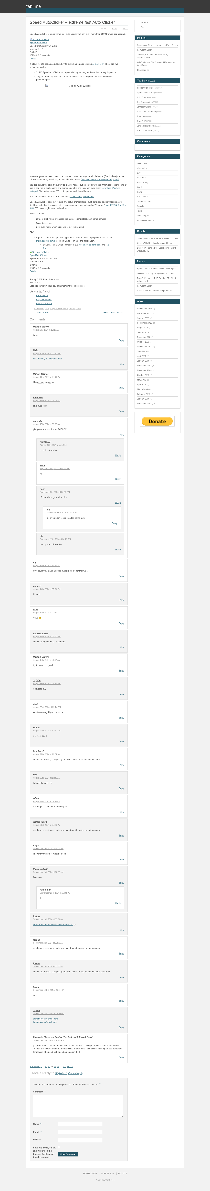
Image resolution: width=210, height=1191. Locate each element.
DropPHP (141, 121)
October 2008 (143, 375)
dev (138, 173)
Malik (36, 350)
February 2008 (143, 394)
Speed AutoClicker (145, 92)
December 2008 (144, 365)
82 (46, 1066)
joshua (36, 916)
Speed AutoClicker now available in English (156, 269)
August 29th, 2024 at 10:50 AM (53, 445)
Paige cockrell (40, 869)
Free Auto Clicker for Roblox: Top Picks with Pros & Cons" (63, 1037)
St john (37, 680)
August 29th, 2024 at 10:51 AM (46, 754)
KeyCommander (44, 299)
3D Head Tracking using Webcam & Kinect (156, 273)
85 (55, 1066)
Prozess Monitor (44, 303)
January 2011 (143, 318)
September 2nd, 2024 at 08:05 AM (48, 872)
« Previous (35, 1066)
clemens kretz (40, 822)
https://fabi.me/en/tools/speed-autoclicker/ (53, 924)
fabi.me (33, 6)
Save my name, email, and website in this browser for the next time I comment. (44, 1152)
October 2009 (143, 342)
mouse (72, 308)
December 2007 (144, 403)
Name (37, 1123)
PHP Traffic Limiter (113, 312)
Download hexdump (45, 241)
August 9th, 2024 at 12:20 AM (46, 330)
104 (64, 1066)
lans (35, 774)
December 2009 (144, 337)
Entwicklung (142, 182)
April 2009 (141, 356)
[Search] (181, 8)
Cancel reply (75, 1073)
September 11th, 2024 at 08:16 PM (55, 539)
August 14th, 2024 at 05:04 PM (47, 589)
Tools (114, 28)
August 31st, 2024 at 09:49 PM (46, 825)
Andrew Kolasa (40, 633)
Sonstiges (141, 206)
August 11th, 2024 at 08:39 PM (46, 377)
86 (58, 1066)
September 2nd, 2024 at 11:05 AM (48, 943)
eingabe (53, 308)
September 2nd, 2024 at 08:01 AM (48, 848)
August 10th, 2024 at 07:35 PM (47, 353)
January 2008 (143, 399)
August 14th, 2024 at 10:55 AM (46, 565)
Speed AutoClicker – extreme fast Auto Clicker (157, 45)
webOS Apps (143, 216)
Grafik (139, 187)
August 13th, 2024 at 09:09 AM (46, 424)
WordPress (110, 1180)
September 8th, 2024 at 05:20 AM (55, 468)
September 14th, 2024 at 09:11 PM (48, 990)
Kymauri (61, 1073)
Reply (121, 340)
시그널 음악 (98, 64)
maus (65, 308)
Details (33, 58)
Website (37, 1139)
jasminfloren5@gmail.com (45, 1019)
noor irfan (38, 397)
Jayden (36, 1010)
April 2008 (141, 384)
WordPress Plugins (145, 220)
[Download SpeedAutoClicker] (39, 39)
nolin (42, 489)
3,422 (125, 28)
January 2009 (143, 361)
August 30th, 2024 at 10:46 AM (46, 778)
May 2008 (141, 380)
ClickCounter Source (146, 111)
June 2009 (142, 351)
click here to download (89, 245)
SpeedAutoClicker (38, 42)
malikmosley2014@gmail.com (47, 358)
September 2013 (144, 309)
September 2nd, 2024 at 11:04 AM (48, 919)
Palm (139, 192)
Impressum (107, 1174)
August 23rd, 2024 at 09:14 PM (47, 707)
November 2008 (144, 370)
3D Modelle (142, 163)
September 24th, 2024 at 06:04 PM (48, 1040)
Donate (122, 1174)
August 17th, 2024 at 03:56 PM (47, 636)
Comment (39, 1091)
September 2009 (144, 346)
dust (35, 704)
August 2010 (142, 328)
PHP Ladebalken (144, 130)
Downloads (90, 1174)
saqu (42, 465)
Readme (141, 116)
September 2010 (144, 323)
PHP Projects (143, 197)
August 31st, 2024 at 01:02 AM (46, 801)
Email (37, 1132)
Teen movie (88, 196)
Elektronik (141, 178)
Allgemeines (142, 168)
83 (49, 1066)
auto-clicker (39, 308)
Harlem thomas (41, 374)
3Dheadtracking (144, 107)
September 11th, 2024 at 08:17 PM (62, 513)
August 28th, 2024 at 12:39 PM (47, 731)
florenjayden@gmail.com (45, 1022)
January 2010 (143, 332)
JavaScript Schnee (145, 126)
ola (48, 510)
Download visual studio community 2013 (100, 179)
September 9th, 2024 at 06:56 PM (55, 492)
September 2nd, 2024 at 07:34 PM (55, 893)
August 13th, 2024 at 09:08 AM (46, 401)
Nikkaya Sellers (41, 327)
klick (60, 308)
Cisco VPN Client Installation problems (154, 243)
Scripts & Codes (144, 201)
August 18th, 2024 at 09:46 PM (47, 683)
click (47, 308)
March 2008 (142, 389)
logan (36, 987)
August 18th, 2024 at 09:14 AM (46, 660)
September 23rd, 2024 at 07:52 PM (48, 1013)
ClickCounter (76, 196)
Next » (70, 1066)
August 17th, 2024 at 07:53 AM (46, 613)
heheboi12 (45, 442)
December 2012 (144, 313)
